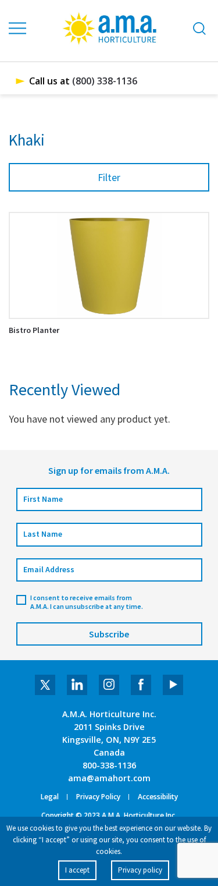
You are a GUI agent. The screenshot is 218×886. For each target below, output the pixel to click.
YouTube (173, 685)
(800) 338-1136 (104, 81)
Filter (109, 177)
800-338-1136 (109, 765)
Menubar (18, 28)
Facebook (141, 685)
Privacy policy (140, 870)
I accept (77, 870)
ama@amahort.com (109, 778)
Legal (50, 797)
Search (199, 28)
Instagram (109, 685)
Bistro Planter (34, 330)
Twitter (45, 685)
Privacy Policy (98, 797)
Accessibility (158, 797)
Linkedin (77, 685)
